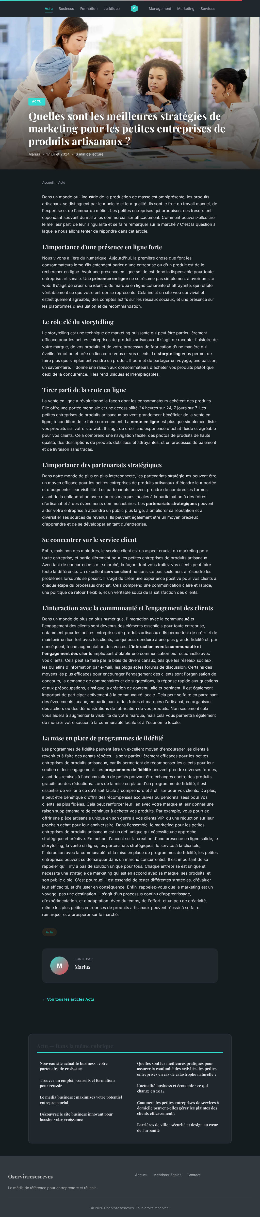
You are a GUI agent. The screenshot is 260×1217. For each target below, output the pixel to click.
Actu (49, 8)
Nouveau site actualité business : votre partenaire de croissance (74, 1066)
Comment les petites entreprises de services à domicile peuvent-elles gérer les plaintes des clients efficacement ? (178, 1108)
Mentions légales (167, 1175)
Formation (89, 8)
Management (160, 8)
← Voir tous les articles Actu (68, 999)
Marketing (185, 8)
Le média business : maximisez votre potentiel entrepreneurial (81, 1099)
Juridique (112, 8)
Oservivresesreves (30, 1176)
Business (66, 8)
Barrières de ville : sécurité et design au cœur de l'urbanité (177, 1127)
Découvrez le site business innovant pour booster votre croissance (76, 1116)
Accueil (48, 182)
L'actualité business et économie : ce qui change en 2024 (172, 1088)
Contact (194, 1175)
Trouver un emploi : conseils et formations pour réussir (77, 1083)
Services (208, 8)
